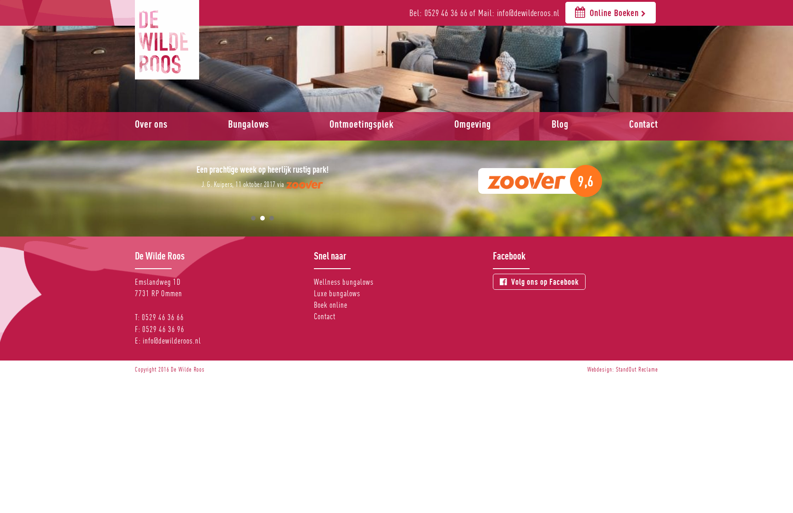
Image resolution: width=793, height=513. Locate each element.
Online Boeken (615, 12)
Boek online (330, 305)
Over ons (151, 124)
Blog (560, 124)
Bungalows (248, 124)
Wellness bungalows (344, 282)
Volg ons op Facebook (544, 282)
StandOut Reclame (637, 369)
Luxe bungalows (337, 293)
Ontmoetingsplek (361, 124)
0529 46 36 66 (163, 317)
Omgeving (472, 124)
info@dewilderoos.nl (172, 340)
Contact (643, 124)
